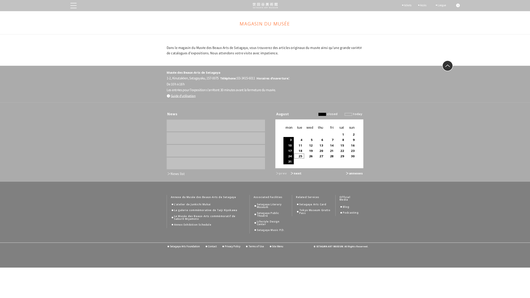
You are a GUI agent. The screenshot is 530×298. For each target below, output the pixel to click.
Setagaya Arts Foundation (185, 246)
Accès (423, 5)
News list (178, 173)
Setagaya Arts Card (312, 204)
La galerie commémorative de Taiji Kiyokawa (205, 210)
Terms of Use (256, 246)
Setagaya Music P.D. (271, 230)
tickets (408, 5)
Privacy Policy (232, 246)
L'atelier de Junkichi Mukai (192, 204)
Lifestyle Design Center (268, 223)
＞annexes (354, 173)
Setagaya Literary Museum (269, 205)
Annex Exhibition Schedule (192, 224)
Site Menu (277, 246)
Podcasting (351, 212)
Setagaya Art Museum (265, 5)
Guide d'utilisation (183, 95)
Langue (442, 5)
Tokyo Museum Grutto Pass (314, 211)
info (458, 5)
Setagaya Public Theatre (268, 214)
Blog (346, 206)
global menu (73, 5)
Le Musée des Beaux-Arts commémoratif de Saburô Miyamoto (205, 217)
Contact (212, 246)
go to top (447, 65)
